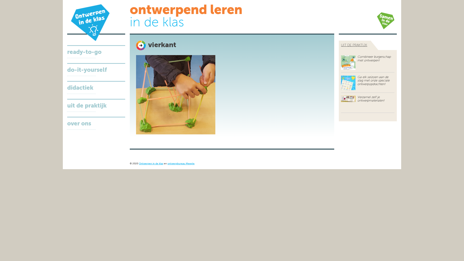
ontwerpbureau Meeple (181, 164)
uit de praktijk (354, 45)
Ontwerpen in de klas (151, 164)
